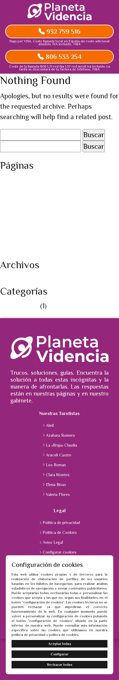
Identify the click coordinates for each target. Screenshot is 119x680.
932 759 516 (63, 31)
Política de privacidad (32, 243)
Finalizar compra (25, 201)
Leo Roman (56, 465)
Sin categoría (19, 306)
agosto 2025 (18, 280)
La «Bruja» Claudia (61, 445)
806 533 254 (63, 56)
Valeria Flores (58, 494)
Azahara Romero (60, 435)
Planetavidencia (23, 222)
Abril (50, 425)
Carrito (11, 191)
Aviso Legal (17, 180)
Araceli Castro (58, 455)
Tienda (10, 253)
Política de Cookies (28, 232)
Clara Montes (58, 475)
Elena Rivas (56, 485)
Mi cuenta (15, 211)
